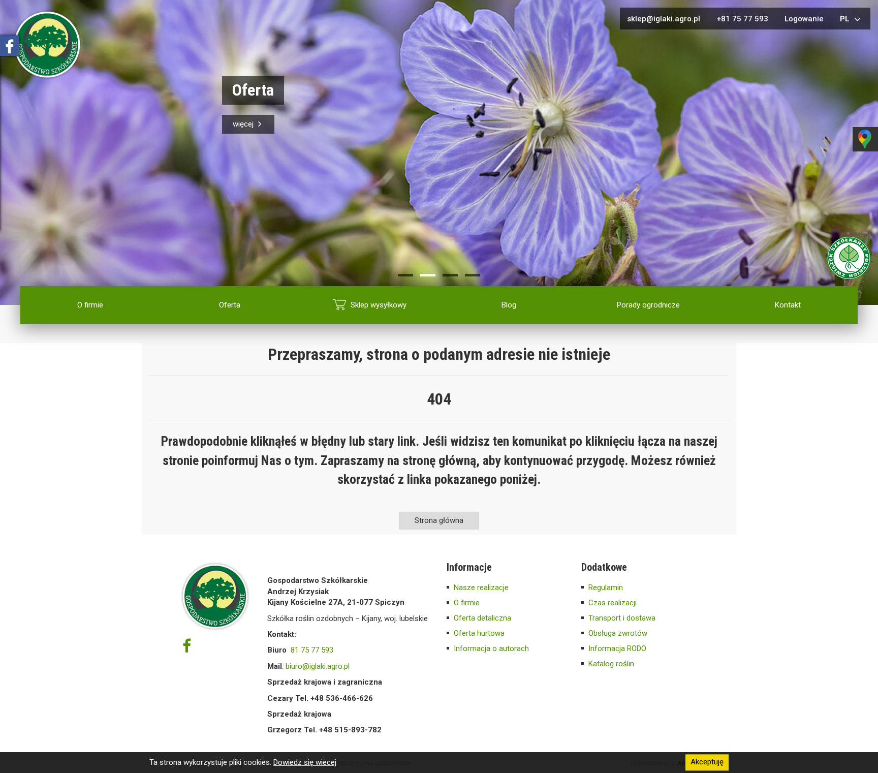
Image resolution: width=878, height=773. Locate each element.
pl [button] (846, 18)
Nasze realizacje (481, 587)
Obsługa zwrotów (617, 633)
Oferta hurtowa (479, 633)
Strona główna (439, 520)
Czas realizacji (612, 602)
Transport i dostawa (621, 618)
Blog (508, 305)
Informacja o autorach (491, 648)
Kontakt (788, 305)
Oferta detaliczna (482, 618)
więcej (244, 124)
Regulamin (605, 587)
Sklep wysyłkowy (378, 305)
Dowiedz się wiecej (304, 762)
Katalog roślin (611, 663)
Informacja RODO (617, 648)
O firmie (90, 305)
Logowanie (804, 18)
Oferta (229, 305)
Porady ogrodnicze (648, 305)
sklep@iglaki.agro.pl (663, 18)
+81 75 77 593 (742, 18)
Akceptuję (707, 762)
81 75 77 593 (312, 650)
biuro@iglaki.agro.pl (318, 666)
